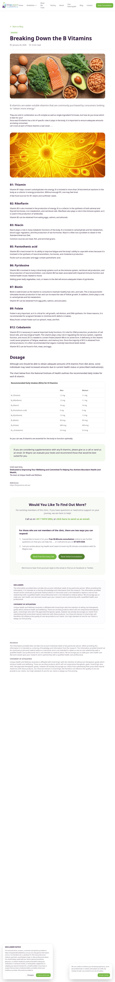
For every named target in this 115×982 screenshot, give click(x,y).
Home (21, 5)
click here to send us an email (72, 518)
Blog (81, 5)
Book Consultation (104, 5)
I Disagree (30, 975)
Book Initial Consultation (71, 556)
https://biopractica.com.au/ (20, 485)
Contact (89, 5)
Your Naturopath (71, 5)
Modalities (31, 5)
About (61, 5)
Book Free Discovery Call (43, 556)
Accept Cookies (104, 975)
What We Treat (42, 5)
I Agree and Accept (43, 975)
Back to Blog (18, 26)
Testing (53, 5)
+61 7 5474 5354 (44, 518)
